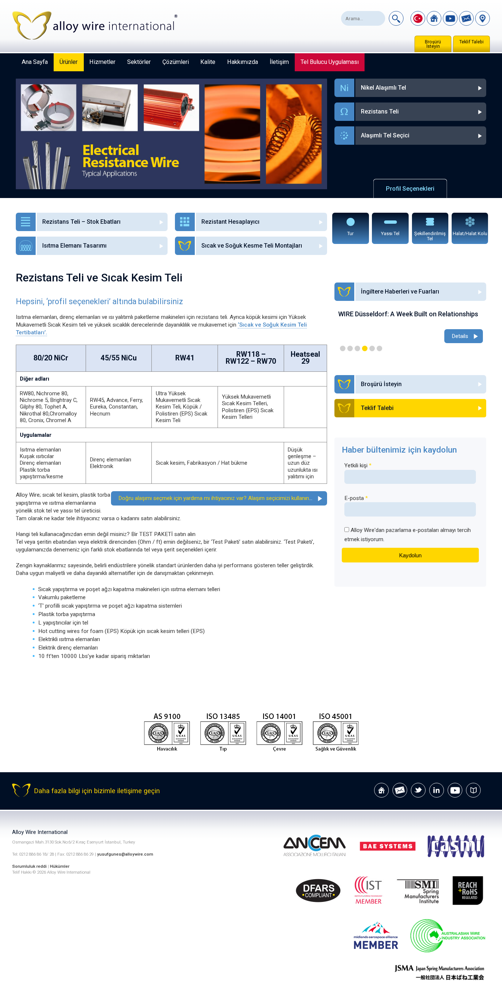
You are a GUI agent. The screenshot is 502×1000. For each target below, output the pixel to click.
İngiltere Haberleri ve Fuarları (400, 291)
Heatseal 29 (305, 357)
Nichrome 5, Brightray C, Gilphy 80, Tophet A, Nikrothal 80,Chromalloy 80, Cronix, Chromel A (49, 410)
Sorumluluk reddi (30, 866)
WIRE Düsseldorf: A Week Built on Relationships (408, 314)
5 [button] (372, 348)
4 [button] (364, 348)
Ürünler (69, 61)
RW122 (237, 361)
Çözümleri (175, 61)
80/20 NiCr (50, 358)
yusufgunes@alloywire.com (125, 854)
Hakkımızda (242, 61)
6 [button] (379, 348)
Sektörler (139, 61)
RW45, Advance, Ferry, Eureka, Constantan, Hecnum (116, 407)
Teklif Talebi (471, 41)
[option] (410, 327)
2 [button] (350, 348)
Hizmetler (102, 61)
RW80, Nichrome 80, (44, 393)
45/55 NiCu (119, 358)
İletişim (279, 61)
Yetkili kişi (358, 465)
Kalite (207, 61)
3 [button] (357, 348)
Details (460, 336)
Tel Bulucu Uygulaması (330, 61)
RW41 (184, 358)
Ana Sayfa (35, 61)
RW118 (247, 354)
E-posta (356, 498)
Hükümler (59, 866)
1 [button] (342, 348)
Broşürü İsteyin (433, 44)
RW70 (266, 361)
